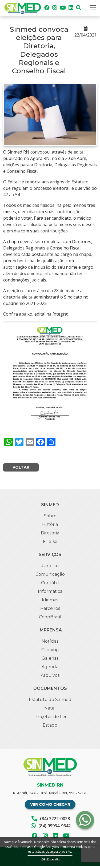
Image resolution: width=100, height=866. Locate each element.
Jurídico (50, 565)
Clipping (50, 649)
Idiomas (50, 599)
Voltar (21, 467)
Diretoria (50, 532)
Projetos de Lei (50, 716)
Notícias (50, 641)
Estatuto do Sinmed (50, 699)
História (50, 524)
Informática (50, 591)
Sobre (50, 515)
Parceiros (50, 608)
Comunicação (50, 574)
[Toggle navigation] (93, 8)
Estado (50, 725)
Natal (50, 708)
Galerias (50, 658)
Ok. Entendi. (50, 859)
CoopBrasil (50, 616)
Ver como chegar (50, 804)
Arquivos (50, 675)
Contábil (50, 582)
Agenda (50, 666)
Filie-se (50, 541)
